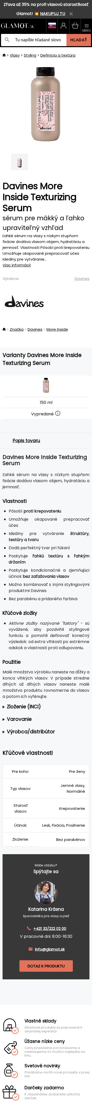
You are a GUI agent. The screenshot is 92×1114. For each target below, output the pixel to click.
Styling (30, 55)
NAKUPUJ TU (52, 14)
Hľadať (78, 40)
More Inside (57, 329)
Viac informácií (17, 265)
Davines (82, 278)
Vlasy (15, 55)
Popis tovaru (26, 441)
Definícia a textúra (57, 55)
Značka (17, 329)
